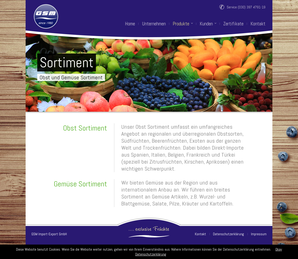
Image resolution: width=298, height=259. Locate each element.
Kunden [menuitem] (206, 24)
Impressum (259, 234)
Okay (278, 249)
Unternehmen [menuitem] (154, 24)
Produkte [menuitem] (181, 24)
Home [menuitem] (130, 24)
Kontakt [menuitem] (258, 24)
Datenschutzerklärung (228, 234)
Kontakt (200, 234)
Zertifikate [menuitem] (233, 24)
